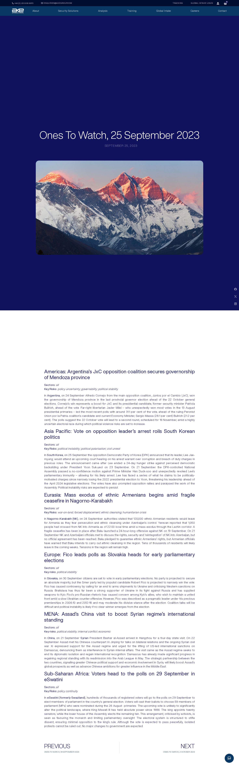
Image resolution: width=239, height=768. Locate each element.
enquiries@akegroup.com (58, 3)
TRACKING (178, 3)
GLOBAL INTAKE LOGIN (202, 3)
